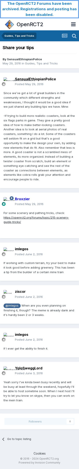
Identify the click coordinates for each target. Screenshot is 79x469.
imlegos (21, 249)
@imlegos (11, 305)
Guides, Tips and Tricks (41, 63)
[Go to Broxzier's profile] (8, 201)
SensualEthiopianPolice (24, 59)
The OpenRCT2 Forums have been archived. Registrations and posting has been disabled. (39, 9)
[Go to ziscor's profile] (8, 294)
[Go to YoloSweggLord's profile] (8, 370)
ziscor (20, 291)
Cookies (40, 453)
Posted (29, 84)
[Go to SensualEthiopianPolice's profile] (8, 81)
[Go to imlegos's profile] (8, 251)
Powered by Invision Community (39, 462)
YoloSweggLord (28, 368)
